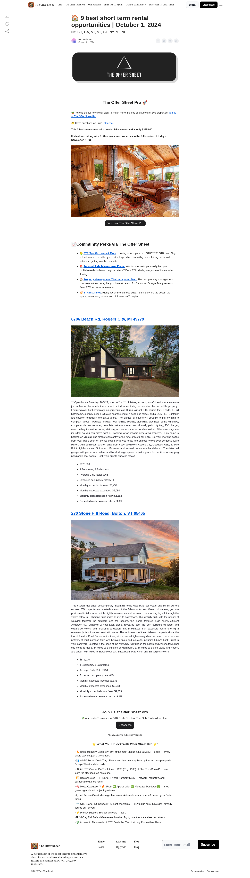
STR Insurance (92, 292)
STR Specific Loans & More (100, 253)
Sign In (138, 735)
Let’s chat (108, 123)
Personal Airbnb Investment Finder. (104, 266)
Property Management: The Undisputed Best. (110, 279)
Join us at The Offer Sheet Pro (125, 223)
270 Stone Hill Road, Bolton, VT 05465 (108, 513)
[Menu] (221, 4)
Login (192, 4)
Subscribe (209, 4)
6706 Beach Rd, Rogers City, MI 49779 (107, 319)
